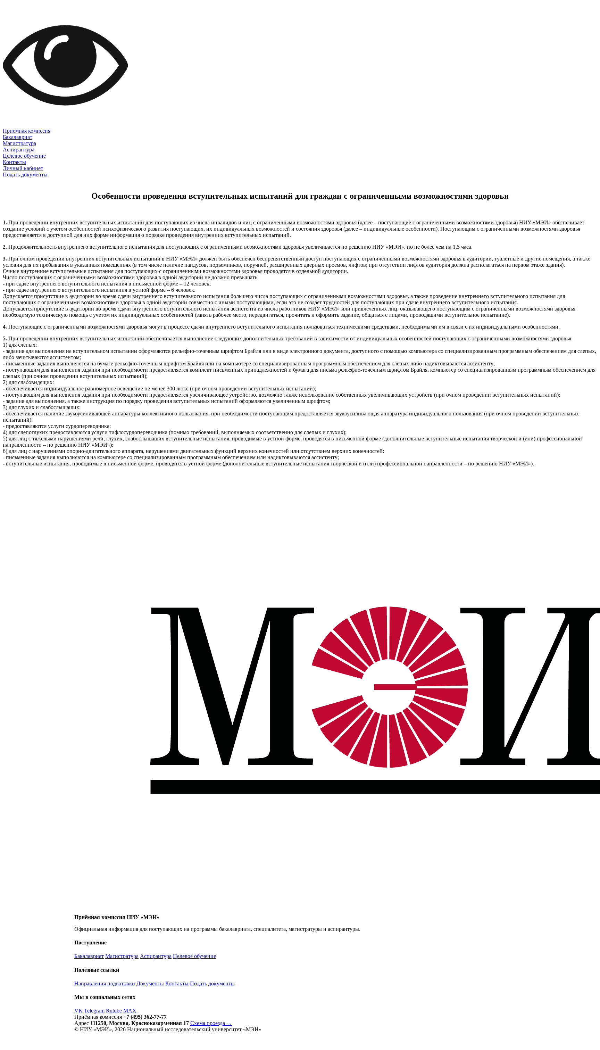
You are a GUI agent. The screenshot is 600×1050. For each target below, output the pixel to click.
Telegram (94, 1011)
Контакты (14, 162)
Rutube (114, 1011)
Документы (150, 983)
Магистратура (19, 143)
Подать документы (25, 174)
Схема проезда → (211, 1023)
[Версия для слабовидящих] (65, 126)
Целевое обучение (24, 156)
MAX (129, 1011)
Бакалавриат (17, 137)
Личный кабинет (23, 168)
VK (78, 1011)
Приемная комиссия (26, 131)
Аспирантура (18, 149)
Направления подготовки (104, 983)
